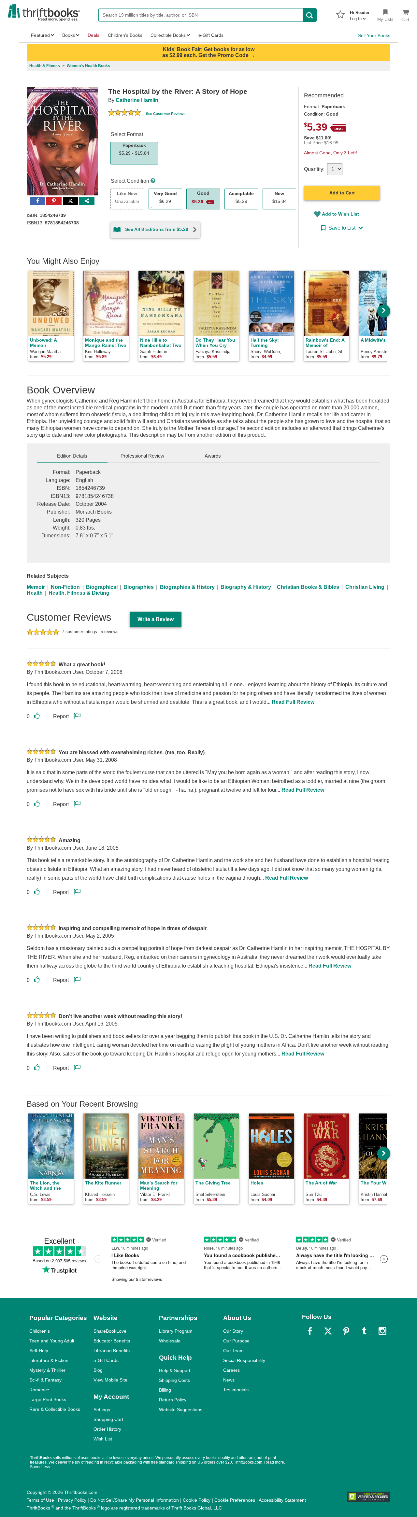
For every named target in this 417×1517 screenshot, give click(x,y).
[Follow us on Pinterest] (346, 1331)
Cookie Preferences (234, 1500)
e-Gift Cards (106, 1360)
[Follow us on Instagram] (382, 1331)
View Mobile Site (110, 1379)
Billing (165, 1390)
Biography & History (246, 587)
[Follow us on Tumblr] (364, 1331)
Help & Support (174, 1370)
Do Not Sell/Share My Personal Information (134, 1500)
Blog (98, 1370)
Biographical (102, 587)
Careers (231, 1370)
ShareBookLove (109, 1331)
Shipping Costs (174, 1380)
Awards (213, 456)
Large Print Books (47, 1399)
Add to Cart (342, 192)
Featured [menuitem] (40, 35)
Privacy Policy (72, 1500)
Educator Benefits (111, 1340)
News (229, 1379)
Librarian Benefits (111, 1350)
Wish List (102, 1438)
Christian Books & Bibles (308, 587)
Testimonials (236, 1389)
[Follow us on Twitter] (328, 1331)
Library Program (176, 1331)
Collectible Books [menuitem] (168, 35)
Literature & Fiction (48, 1360)
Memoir (36, 587)
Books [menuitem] (68, 35)
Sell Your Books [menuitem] (374, 35)
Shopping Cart (108, 1419)
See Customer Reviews (165, 114)
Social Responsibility (244, 1360)
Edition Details (72, 456)
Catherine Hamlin (137, 100)
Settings (101, 1409)
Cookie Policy (196, 1500)
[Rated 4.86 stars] (124, 113)
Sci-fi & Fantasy (45, 1379)
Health (35, 593)
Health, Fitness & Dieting (79, 593)
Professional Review (142, 456)
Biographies (138, 587)
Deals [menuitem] (93, 35)
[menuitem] (359, 13)
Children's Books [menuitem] (125, 35)
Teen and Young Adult (51, 1340)
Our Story (233, 1331)
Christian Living (364, 587)
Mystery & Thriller (47, 1370)
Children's (39, 1331)
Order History (107, 1429)
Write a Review (155, 619)
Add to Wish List (340, 214)
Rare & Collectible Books (54, 1409)
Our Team (233, 1350)
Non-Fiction (65, 587)
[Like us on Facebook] (310, 1331)
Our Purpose (236, 1340)
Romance (39, 1389)
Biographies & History (187, 587)
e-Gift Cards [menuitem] (210, 35)
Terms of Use (40, 1500)
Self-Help (38, 1350)
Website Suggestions (180, 1409)
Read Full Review (293, 702)
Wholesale (169, 1340)
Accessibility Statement (282, 1500)
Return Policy (172, 1399)
